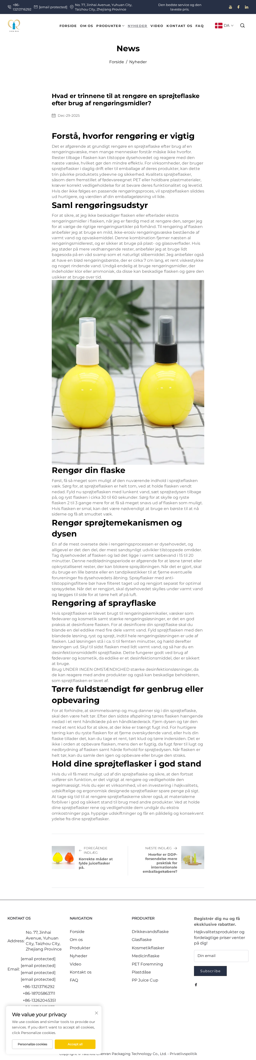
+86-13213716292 (22, 7)
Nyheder (138, 62)
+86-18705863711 (39, 993)
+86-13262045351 (39, 1000)
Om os (76, 939)
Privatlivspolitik (183, 1054)
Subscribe (210, 971)
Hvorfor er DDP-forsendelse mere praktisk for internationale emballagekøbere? (160, 863)
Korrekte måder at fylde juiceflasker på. (96, 863)
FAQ (74, 980)
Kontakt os (81, 972)
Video (75, 964)
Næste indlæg (158, 848)
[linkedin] (246, 7)
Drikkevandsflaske (150, 931)
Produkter (80, 948)
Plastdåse (141, 972)
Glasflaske (142, 939)
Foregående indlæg (96, 850)
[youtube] (230, 7)
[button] (242, 26)
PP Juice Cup (145, 980)
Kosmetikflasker (148, 948)
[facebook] (238, 7)
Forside (116, 62)
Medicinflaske (146, 956)
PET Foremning (147, 964)
